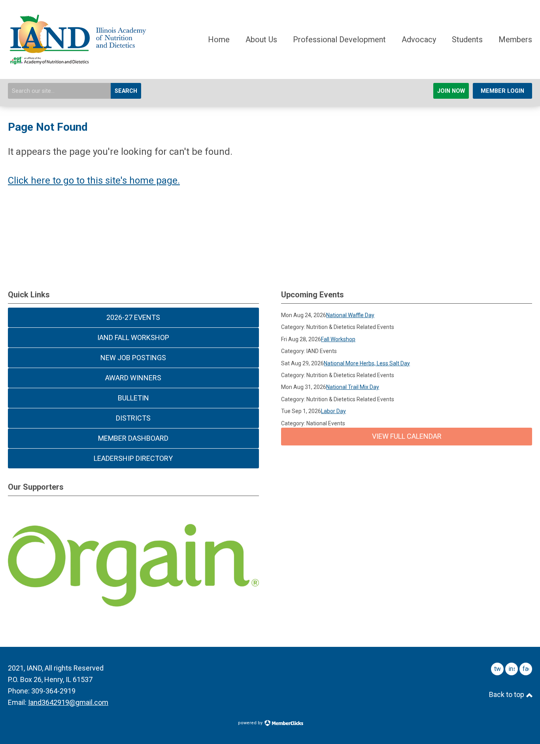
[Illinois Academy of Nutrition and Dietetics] (77, 61)
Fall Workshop (338, 339)
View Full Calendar (407, 436)
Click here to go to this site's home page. (94, 180)
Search (126, 91)
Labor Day (333, 411)
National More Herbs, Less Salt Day (367, 363)
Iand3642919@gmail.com (68, 702)
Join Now (451, 91)
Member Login (502, 91)
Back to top (507, 694)
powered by (251, 722)
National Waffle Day (350, 315)
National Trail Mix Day (352, 387)
